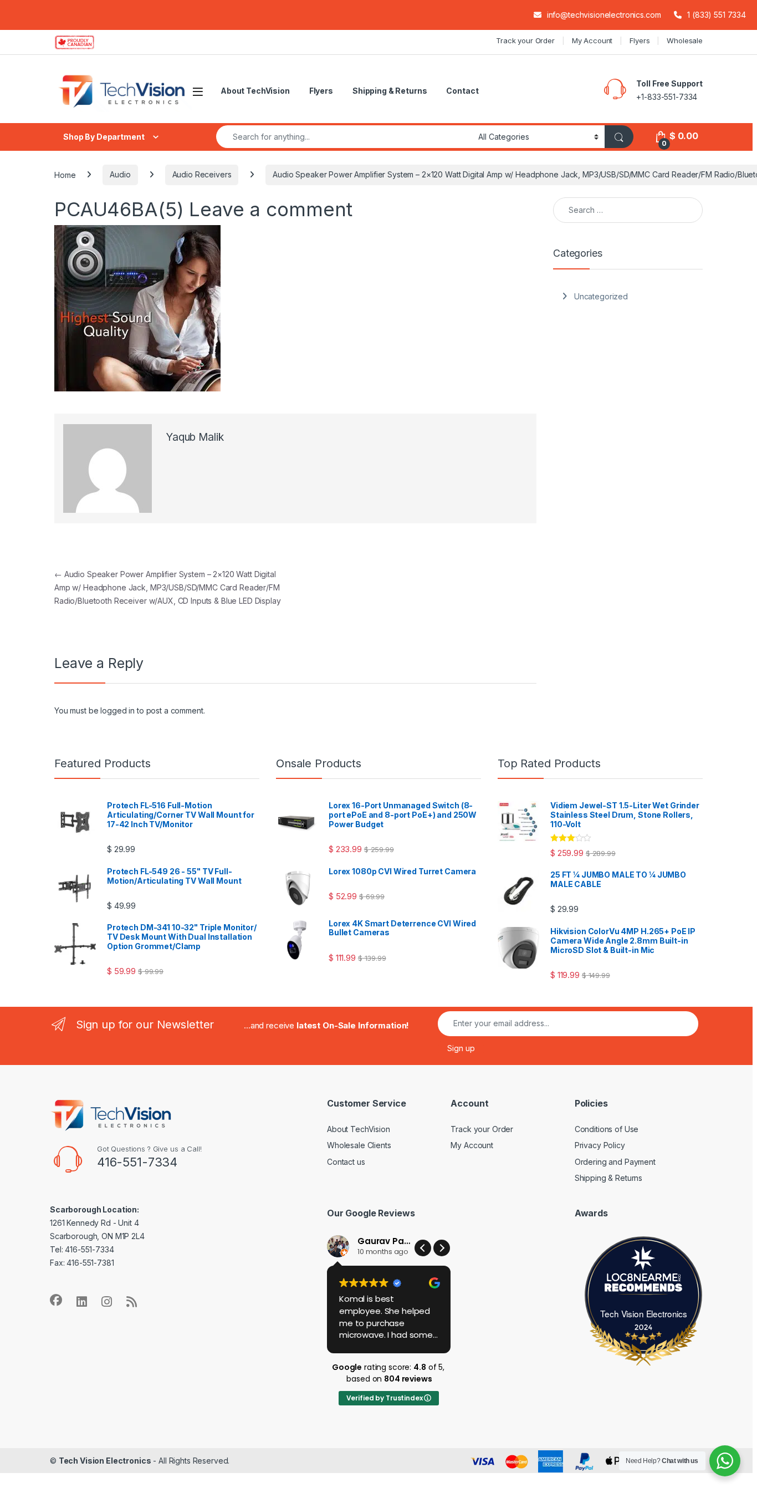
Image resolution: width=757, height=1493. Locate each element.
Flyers (639, 40)
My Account (592, 40)
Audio (120, 174)
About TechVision (255, 90)
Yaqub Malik (194, 437)
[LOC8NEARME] (644, 1280)
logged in (117, 710)
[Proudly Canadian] (83, 42)
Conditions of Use (607, 1129)
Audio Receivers (202, 174)
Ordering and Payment (615, 1161)
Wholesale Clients (359, 1145)
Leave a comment (270, 209)
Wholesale (685, 40)
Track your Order (525, 40)
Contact (462, 90)
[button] (441, 1248)
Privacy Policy (600, 1145)
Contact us (346, 1161)
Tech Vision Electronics (643, 1313)
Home (64, 174)
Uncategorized (601, 296)
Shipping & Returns (389, 90)
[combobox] (344, 136)
